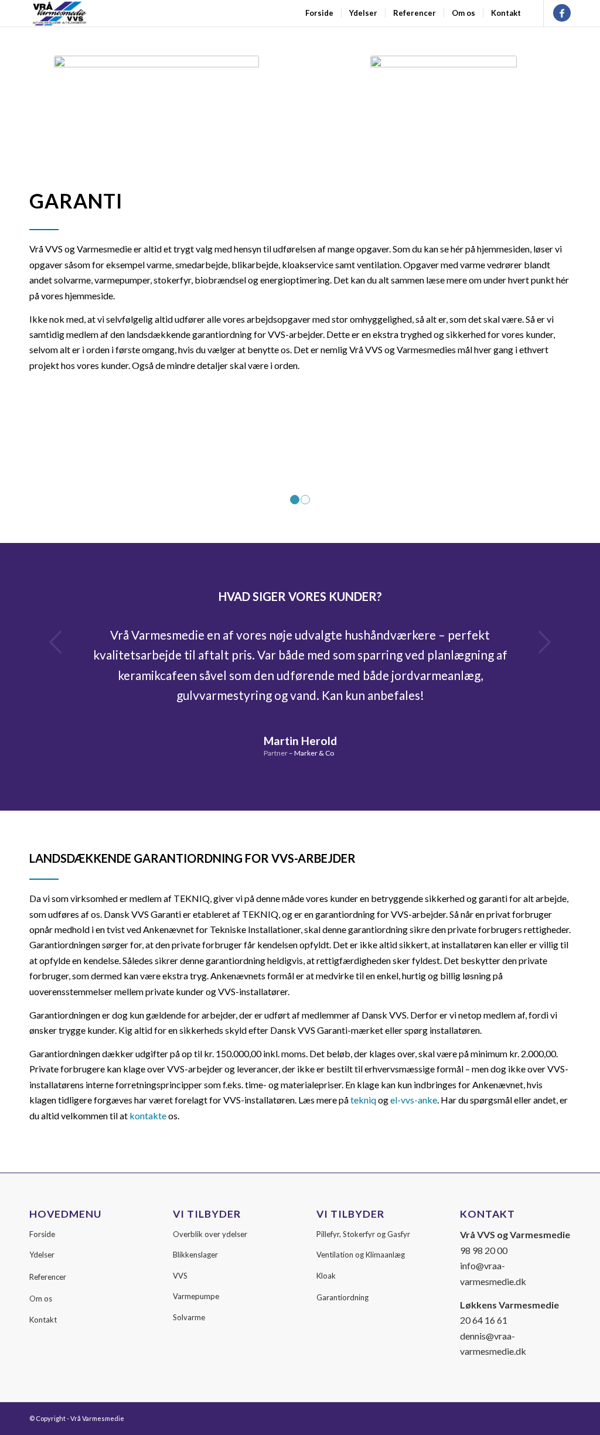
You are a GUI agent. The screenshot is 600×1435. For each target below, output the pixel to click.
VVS (180, 1275)
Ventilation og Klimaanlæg (360, 1254)
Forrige (55, 642)
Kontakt (43, 1319)
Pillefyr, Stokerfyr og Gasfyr (363, 1234)
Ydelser (41, 1254)
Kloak (326, 1275)
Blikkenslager (195, 1254)
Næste (544, 642)
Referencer (47, 1277)
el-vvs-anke (413, 1099)
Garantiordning (342, 1297)
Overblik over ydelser (210, 1234)
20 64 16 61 (483, 1319)
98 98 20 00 (483, 1250)
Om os (40, 1298)
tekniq (363, 1099)
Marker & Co (314, 753)
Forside (42, 1234)
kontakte (147, 1115)
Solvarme (189, 1317)
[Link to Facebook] (562, 13)
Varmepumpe (196, 1296)
